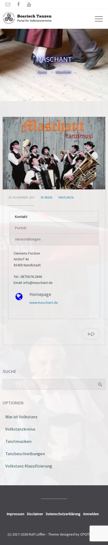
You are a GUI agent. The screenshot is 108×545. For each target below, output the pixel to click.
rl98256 (46, 197)
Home (42, 72)
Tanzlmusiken (18, 441)
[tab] (54, 216)
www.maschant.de (43, 302)
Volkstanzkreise (20, 429)
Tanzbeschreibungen (25, 453)
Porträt (20, 227)
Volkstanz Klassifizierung (28, 466)
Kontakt (21, 216)
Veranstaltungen (28, 239)
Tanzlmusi (66, 197)
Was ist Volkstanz (21, 417)
